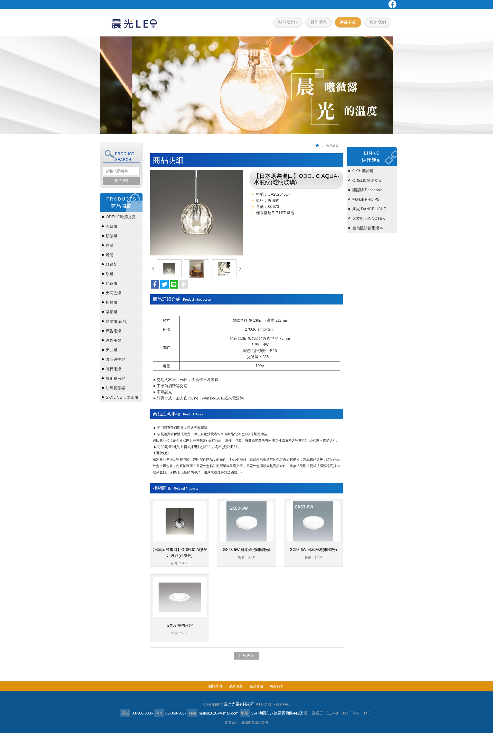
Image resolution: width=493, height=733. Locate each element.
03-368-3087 (175, 713)
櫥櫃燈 (111, 302)
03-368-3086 (142, 713)
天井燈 (111, 350)
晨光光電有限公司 (134, 23)
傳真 (159, 713)
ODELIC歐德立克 (121, 217)
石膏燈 (111, 226)
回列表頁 (246, 655)
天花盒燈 (113, 293)
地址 (245, 713)
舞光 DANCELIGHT (369, 209)
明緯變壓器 (115, 388)
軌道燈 (111, 283)
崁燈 (109, 274)
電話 (125, 713)
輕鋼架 (111, 264)
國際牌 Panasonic (367, 190)
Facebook (392, 4)
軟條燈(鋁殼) (117, 321)
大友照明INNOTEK (368, 218)
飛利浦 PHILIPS (366, 199)
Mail (192, 713)
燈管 (109, 255)
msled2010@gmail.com (219, 713)
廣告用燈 (113, 331)
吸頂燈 (111, 312)
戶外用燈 (113, 340)
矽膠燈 (111, 236)
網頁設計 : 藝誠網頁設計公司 (246, 722)
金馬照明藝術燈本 (367, 228)
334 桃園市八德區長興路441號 (277, 713)
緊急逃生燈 (115, 359)
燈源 (109, 245)
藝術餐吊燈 (115, 378)
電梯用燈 (113, 369)
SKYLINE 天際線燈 (122, 397)
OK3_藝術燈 (363, 171)
